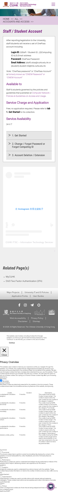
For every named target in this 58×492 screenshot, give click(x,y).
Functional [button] (3, 450)
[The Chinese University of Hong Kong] (17, 312)
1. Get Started (19, 135)
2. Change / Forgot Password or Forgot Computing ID (28, 145)
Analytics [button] (3, 465)
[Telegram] (32, 305)
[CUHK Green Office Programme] (38, 305)
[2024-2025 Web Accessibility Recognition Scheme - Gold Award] (51, 312)
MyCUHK (10, 276)
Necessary (5, 381)
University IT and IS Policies (37, 292)
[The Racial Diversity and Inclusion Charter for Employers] (39, 312)
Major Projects (13, 292)
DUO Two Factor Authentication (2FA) (24, 281)
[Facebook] (19, 305)
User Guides (38, 296)
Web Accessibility (18, 318)
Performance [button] (4, 457)
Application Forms (20, 296)
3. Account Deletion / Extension (28, 155)
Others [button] (2, 483)
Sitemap (36, 321)
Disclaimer (22, 321)
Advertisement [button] (4, 474)
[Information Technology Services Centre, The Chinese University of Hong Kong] (24, 4)
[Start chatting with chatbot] (51, 487)
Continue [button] (12, 343)
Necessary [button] (3, 379)
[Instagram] (25, 305)
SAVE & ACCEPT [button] (5, 491)
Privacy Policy (37, 318)
